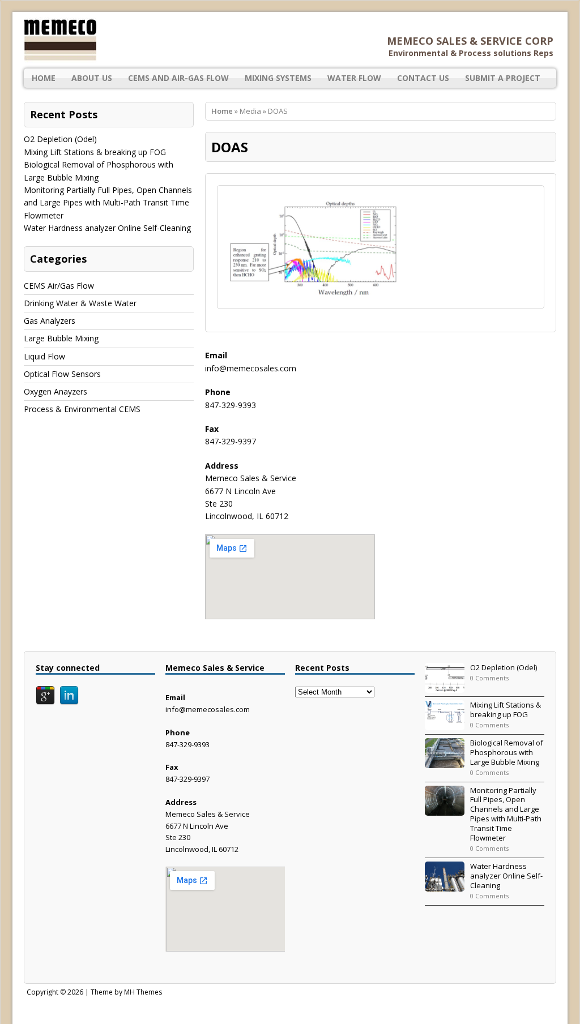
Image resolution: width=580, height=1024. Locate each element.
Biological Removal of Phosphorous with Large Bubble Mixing (506, 752)
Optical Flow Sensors (62, 374)
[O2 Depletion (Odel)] (444, 687)
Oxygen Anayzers (55, 391)
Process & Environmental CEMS (82, 409)
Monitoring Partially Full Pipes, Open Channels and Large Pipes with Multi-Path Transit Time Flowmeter (108, 203)
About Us (91, 77)
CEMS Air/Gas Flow (59, 285)
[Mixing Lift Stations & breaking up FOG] (444, 724)
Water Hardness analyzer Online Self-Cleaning (107, 227)
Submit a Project (502, 77)
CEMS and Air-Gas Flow (178, 77)
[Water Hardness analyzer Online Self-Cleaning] (444, 885)
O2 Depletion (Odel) (60, 139)
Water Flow (354, 77)
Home (44, 77)
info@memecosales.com (250, 368)
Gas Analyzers (49, 320)
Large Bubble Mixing (61, 338)
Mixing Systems (278, 77)
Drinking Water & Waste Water (80, 303)
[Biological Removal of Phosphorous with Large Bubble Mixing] (444, 762)
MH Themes (143, 992)
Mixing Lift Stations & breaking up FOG (95, 152)
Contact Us (423, 77)
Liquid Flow (44, 356)
